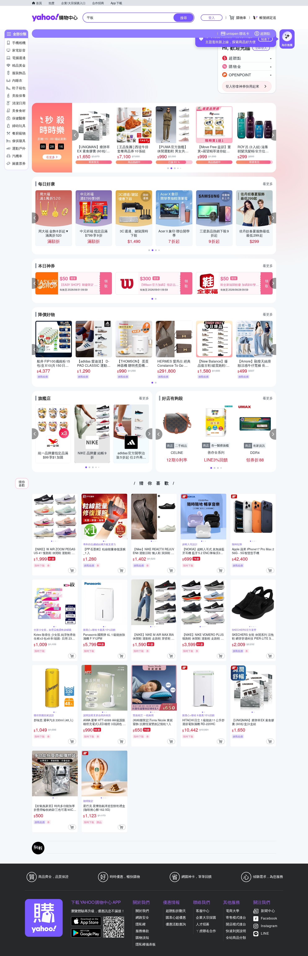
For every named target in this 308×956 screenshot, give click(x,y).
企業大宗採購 (206, 917)
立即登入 (261, 48)
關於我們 (142, 910)
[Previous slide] (35, 516)
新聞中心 (268, 910)
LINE (265, 933)
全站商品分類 (236, 937)
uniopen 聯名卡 (237, 33)
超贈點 (265, 33)
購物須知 (142, 937)
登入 (211, 17)
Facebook (269, 918)
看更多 (268, 183)
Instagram (269, 925)
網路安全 (142, 917)
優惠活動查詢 (176, 924)
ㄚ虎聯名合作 (206, 930)
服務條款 (142, 930)
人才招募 (202, 924)
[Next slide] (75, 516)
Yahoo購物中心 (55, 18)
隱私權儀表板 (146, 944)
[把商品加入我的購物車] (72, 570)
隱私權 (141, 924)
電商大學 (232, 910)
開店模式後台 (236, 924)
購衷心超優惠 (176, 917)
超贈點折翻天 (176, 910)
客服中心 (202, 910)
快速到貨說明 (236, 930)
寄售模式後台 (236, 917)
